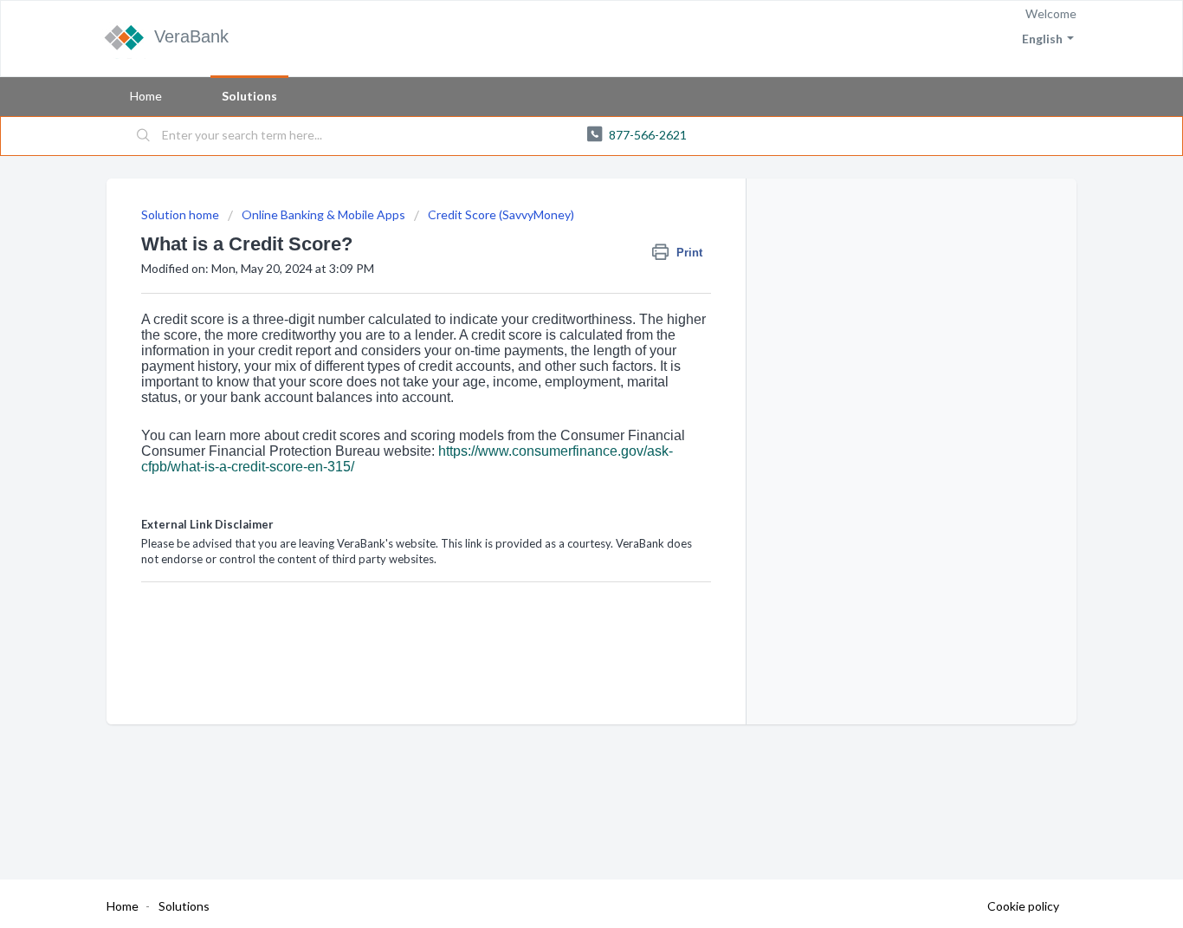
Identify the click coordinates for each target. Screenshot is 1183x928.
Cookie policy (1023, 906)
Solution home (181, 214)
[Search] (143, 136)
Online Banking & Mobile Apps (323, 214)
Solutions (249, 95)
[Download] (559, 236)
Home (146, 95)
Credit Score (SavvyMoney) (501, 214)
